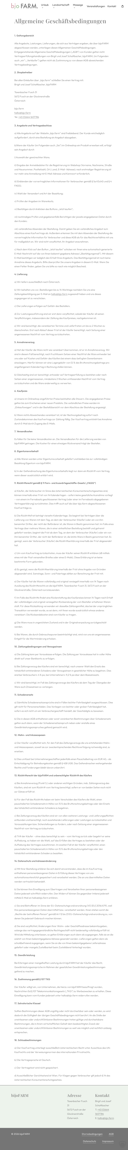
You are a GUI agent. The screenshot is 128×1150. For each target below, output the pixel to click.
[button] (122, 1144)
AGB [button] (111, 1133)
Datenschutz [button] (89, 1141)
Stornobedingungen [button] (92, 1133)
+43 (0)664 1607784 (28, 117)
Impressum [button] (108, 1141)
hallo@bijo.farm (22, 112)
